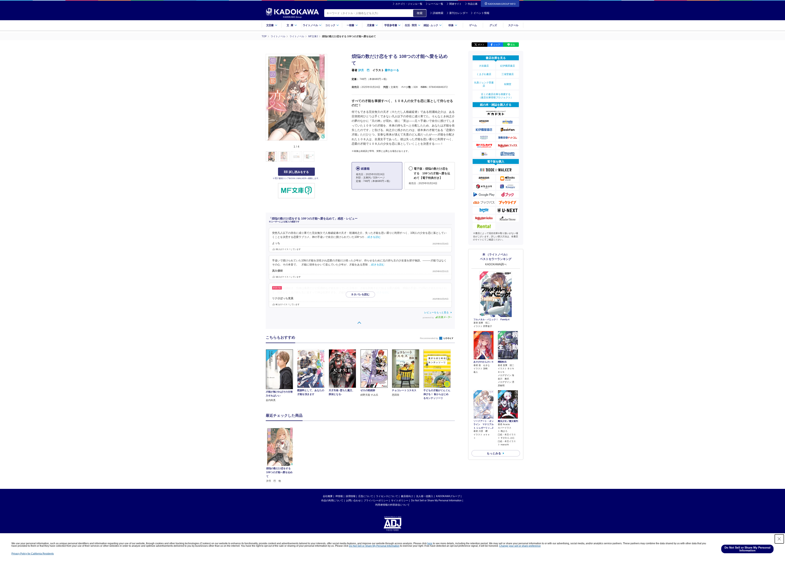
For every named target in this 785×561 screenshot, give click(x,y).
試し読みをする (299, 172)
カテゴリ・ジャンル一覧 (408, 3)
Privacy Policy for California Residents (32, 553)
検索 (420, 13)
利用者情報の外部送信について (392, 504)
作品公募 (473, 3)
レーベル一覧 (435, 3)
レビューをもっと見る (436, 312)
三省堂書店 (507, 74)
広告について (365, 496)
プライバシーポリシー (376, 500)
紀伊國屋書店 (507, 65)
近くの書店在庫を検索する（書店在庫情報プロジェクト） (496, 96)
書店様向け (407, 496)
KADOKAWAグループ (448, 496)
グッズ (493, 25)
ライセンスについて (387, 496)
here (429, 543)
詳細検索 (438, 13)
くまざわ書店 (484, 74)
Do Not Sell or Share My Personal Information (436, 500)
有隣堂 (507, 84)
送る (512, 44)
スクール (513, 25)
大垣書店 (484, 65)
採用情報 (350, 496)
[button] (329, 156)
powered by (428, 317)
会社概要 (328, 496)
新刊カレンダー (458, 13)
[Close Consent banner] (779, 538)
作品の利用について (332, 500)
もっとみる (494, 453)
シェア (496, 44)
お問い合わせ (353, 500)
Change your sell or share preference (520, 546)
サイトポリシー (399, 500)
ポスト (481, 44)
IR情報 (339, 496)
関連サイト (455, 3)
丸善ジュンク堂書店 (484, 84)
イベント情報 (481, 13)
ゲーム (473, 25)
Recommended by (429, 338)
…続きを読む (373, 237)
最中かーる (392, 70)
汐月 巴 (364, 70)
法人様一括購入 (424, 496)
